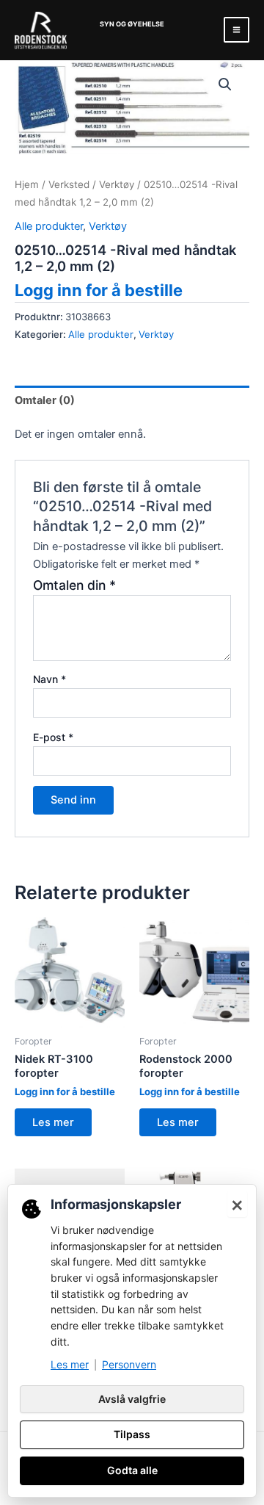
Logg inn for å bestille (99, 290)
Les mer (53, 1122)
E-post (53, 737)
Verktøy (116, 184)
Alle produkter (49, 226)
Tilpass (132, 1434)
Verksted (68, 184)
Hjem (27, 184)
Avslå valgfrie (132, 1399)
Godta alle (132, 1470)
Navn (49, 679)
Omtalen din (74, 585)
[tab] (132, 400)
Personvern (129, 1364)
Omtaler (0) (45, 400)
